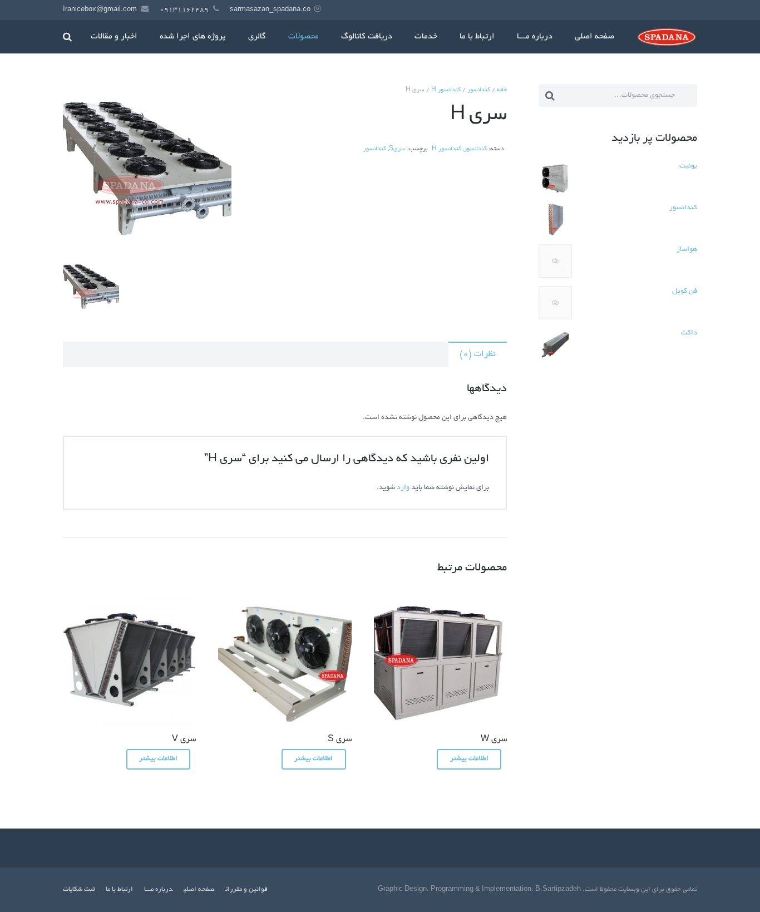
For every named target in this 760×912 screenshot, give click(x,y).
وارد (403, 488)
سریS (397, 149)
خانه (502, 90)
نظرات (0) (478, 354)
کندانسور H (446, 90)
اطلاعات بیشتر (469, 758)
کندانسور (478, 90)
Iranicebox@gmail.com (100, 9)
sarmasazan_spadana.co (270, 9)
